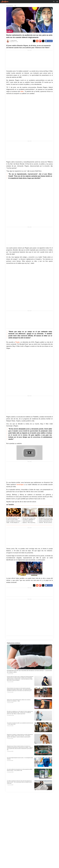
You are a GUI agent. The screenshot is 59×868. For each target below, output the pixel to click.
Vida (15, 5)
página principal (9, 5)
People (17, 342)
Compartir (50, 41)
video (22, 91)
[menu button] (57, 2)
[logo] (4, 2)
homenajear (20, 484)
